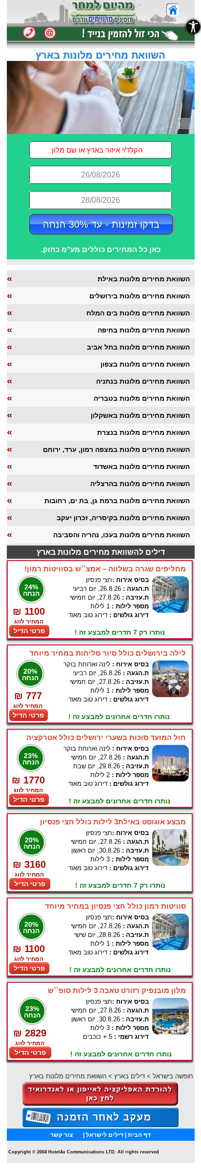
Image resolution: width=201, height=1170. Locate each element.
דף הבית (139, 1134)
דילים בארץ (129, 1076)
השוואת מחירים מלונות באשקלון (140, 415)
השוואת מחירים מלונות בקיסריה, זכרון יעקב (123, 518)
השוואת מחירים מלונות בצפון (145, 364)
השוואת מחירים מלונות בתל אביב (138, 347)
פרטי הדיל (29, 631)
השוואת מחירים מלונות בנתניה (143, 381)
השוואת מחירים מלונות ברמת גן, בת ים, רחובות (117, 501)
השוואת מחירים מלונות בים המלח (138, 313)
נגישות (193, 27)
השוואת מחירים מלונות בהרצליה (140, 484)
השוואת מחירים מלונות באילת (144, 279)
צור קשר (61, 1134)
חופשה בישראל (173, 1076)
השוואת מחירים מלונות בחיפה (144, 330)
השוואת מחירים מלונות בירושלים (139, 296)
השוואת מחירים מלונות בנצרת (143, 432)
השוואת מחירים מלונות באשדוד (141, 466)
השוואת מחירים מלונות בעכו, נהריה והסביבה (121, 535)
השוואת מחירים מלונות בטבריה (142, 398)
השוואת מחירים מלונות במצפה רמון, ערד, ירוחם (116, 449)
